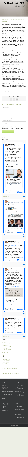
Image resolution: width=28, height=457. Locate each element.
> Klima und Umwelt (6, 349)
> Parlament (4, 363)
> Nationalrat (5, 352)
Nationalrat (15, 91)
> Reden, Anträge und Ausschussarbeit (10, 373)
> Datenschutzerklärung (7, 394)
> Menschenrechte (6, 351)
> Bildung (4, 342)
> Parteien (4, 353)
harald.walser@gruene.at (7, 391)
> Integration (5, 348)
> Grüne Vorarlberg (6, 360)
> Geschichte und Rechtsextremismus (10, 344)
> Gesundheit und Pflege (7, 346)
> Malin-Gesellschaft (6, 362)
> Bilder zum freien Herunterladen (9, 368)
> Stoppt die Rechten (6, 359)
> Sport (3, 355)
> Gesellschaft (5, 345)
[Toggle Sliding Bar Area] (27, 1)
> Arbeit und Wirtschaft (7, 341)
